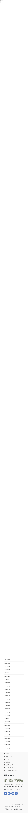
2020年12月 (7, 673)
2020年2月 (7, 705)
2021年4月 (7, 659)
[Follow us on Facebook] (5, 793)
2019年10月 (7, 718)
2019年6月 (7, 731)
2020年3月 (7, 702)
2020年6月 (7, 692)
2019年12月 (7, 712)
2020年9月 (7, 682)
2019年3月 (7, 741)
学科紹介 (7, 759)
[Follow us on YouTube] (12, 793)
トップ (7, 753)
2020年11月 (7, 676)
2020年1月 (7, 708)
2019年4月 (7, 738)
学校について (8, 756)
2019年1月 (7, 748)
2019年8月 (7, 725)
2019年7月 (7, 728)
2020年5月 (7, 695)
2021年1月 (7, 669)
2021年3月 (7, 663)
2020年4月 (7, 699)
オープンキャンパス (10, 767)
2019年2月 (7, 744)
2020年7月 (7, 689)
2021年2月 (7, 666)
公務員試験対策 (9, 765)
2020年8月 (7, 686)
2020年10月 (7, 679)
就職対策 (7, 762)
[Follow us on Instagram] (16, 793)
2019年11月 (7, 715)
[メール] (9, 793)
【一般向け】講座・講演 (11, 770)
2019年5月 (7, 735)
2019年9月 (7, 722)
